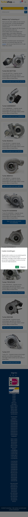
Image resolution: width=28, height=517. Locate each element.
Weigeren (22, 267)
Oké (17, 267)
